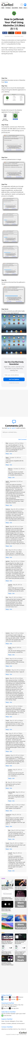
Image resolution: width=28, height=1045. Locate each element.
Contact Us (23, 1029)
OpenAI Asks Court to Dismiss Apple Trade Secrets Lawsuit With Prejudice (6, 910)
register (13, 428)
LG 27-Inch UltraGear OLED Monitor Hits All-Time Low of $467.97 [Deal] (7, 964)
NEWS (2, 8)
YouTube (13, 999)
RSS (20, 999)
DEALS (25, 8)
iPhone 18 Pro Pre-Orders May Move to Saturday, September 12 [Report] (20, 899)
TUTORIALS (8, 8)
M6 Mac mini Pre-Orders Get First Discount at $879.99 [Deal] (20, 942)
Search (23, 1023)
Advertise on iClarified (7, 1029)
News (2, 1021)
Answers (3, 1023)
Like (11, 453)
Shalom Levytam (20, 36)
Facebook (6, 997)
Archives (19, 1023)
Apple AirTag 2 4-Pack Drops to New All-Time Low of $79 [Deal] (6, 953)
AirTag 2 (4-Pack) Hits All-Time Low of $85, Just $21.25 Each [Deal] (20, 953)
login (8, 428)
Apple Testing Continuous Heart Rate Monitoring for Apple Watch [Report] (20, 888)
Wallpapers (12, 1021)
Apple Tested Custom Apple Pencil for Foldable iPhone (6, 899)
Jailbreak (14, 1023)
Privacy (24, 1034)
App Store (6, 1008)
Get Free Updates (14, 379)
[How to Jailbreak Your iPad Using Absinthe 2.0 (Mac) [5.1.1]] (14, 100)
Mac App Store (15, 1008)
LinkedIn (6, 999)
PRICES (20, 8)
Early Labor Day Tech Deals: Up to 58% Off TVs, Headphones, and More (7, 942)
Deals (21, 1021)
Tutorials (7, 1021)
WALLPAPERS (15, 8)
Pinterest (21, 997)
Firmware (8, 1023)
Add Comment (22, 439)
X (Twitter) (13, 997)
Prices (17, 1021)
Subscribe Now (7, 1015)
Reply (7, 453)
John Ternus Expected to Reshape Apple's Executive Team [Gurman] (7, 888)
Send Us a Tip (16, 1029)
